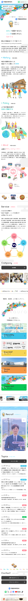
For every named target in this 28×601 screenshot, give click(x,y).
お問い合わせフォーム (14, 577)
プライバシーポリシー (14, 582)
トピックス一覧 (14, 461)
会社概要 (14, 267)
